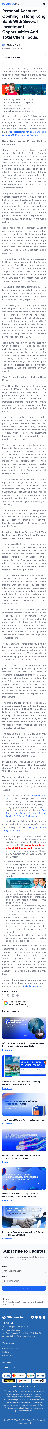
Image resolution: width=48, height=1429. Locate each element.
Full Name (6, 1276)
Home (7, 1299)
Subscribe (24, 1288)
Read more (7, 1050)
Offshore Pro (12, 45)
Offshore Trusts (8, 1355)
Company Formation (10, 1348)
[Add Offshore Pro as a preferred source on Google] (15, 1003)
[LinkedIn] (13, 995)
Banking (5, 1352)
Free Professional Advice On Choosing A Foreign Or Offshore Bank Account (26, 813)
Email (4, 1266)
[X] (3, 995)
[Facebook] (8, 995)
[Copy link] (17, 995)
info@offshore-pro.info (32, 986)
